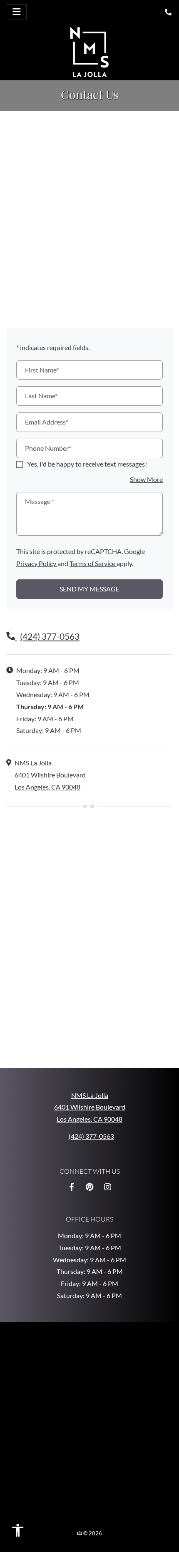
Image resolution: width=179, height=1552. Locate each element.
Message (39, 501)
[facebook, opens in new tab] (71, 1186)
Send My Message (89, 589)
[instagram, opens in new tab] (107, 1186)
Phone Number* (48, 448)
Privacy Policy (36, 563)
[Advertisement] (89, 210)
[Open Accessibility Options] (21, 1532)
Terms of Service (93, 563)
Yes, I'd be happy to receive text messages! (87, 463)
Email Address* (46, 422)
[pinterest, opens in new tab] (89, 1186)
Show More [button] (146, 479)
